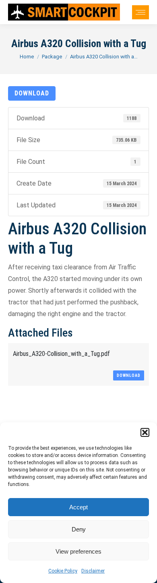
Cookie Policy (62, 571)
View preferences (78, 551)
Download (31, 93)
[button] (145, 432)
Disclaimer (93, 571)
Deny (79, 529)
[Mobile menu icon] (140, 12)
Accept (78, 507)
